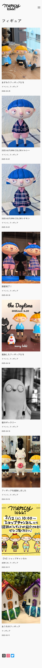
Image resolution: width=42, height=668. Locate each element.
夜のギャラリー (8, 369)
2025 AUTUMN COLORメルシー (14, 97)
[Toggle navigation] (39, 7)
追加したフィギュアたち (11, 301)
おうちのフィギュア (9, 573)
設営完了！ (6, 233)
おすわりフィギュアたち (11, 29)
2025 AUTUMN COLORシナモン (14, 165)
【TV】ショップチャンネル (12, 505)
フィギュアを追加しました (12, 437)
